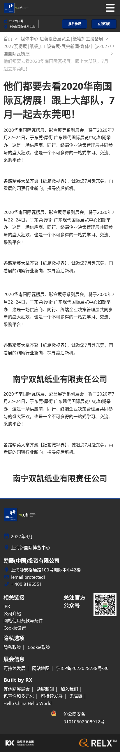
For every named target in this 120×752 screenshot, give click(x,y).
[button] (74, 24)
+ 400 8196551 (26, 584)
